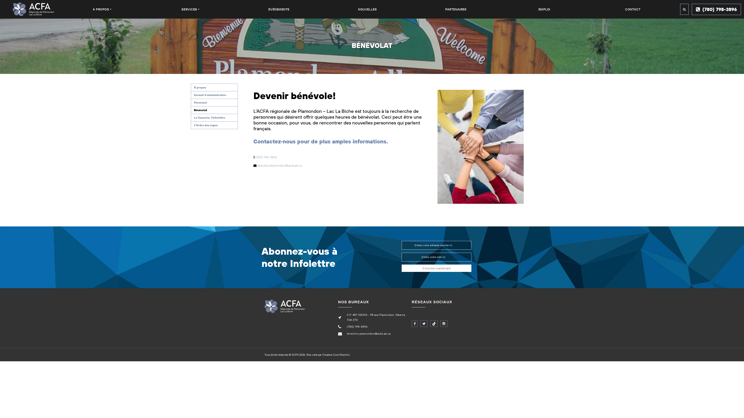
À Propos (101, 9)
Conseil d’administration (210, 95)
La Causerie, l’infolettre (209, 117)
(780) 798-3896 (719, 9)
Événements (278, 9)
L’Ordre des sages (206, 125)
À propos (200, 87)
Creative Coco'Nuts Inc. (336, 354)
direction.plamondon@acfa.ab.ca (279, 165)
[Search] (684, 9)
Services (189, 9)
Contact (632, 9)
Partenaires (455, 9)
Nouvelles (367, 9)
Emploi (544, 9)
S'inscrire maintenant (436, 268)
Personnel (200, 102)
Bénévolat (200, 110)
